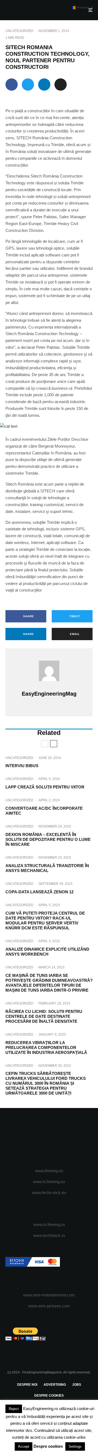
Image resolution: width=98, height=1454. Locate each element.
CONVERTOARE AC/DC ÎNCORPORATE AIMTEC (44, 810)
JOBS (76, 1385)
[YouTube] (59, 1138)
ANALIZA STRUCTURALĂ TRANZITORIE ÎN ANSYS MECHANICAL (47, 868)
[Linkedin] (70, 1138)
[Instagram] (49, 1138)
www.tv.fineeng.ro (49, 1224)
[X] (38, 1138)
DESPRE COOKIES (49, 1395)
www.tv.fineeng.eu (49, 1181)
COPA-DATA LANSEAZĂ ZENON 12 (39, 891)
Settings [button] (75, 1446)
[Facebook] (28, 1138)
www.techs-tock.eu (49, 1192)
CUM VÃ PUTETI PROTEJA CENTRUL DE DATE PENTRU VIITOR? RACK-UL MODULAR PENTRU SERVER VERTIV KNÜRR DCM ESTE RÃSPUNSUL (45, 920)
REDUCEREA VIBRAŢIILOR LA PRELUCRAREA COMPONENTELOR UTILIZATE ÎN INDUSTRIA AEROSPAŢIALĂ (46, 1047)
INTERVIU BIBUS (21, 765)
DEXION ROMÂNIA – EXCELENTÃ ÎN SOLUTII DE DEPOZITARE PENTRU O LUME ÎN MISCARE (48, 839)
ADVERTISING (55, 1385)
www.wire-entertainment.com (49, 1295)
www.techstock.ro (49, 1235)
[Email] (60, 84)
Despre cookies (48, 1446)
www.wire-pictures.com (49, 1306)
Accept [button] (23, 1446)
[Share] (11, 84)
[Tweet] (28, 84)
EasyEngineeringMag (49, 694)
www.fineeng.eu (49, 1170)
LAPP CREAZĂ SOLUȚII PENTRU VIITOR (44, 787)
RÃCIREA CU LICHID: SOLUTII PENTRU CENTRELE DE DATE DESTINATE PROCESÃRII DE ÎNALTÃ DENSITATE (43, 1016)
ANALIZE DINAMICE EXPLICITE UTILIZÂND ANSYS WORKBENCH (47, 951)
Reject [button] (14, 1409)
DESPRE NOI (27, 1385)
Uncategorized (19, 31)
